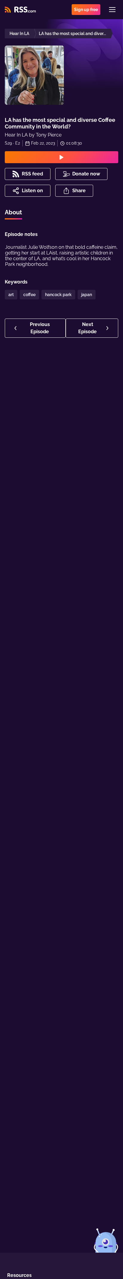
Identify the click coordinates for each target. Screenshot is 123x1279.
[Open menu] (112, 10)
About (13, 212)
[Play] (61, 157)
